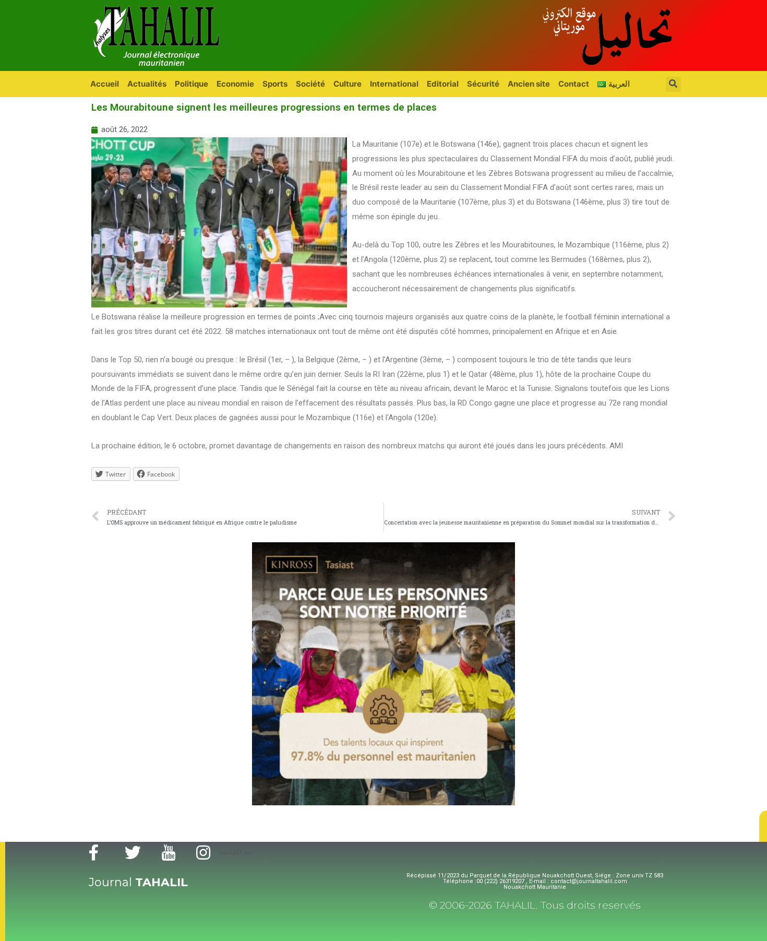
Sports (274, 84)
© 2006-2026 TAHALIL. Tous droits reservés (535, 905)
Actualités (146, 84)
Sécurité (483, 84)
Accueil (104, 84)
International (394, 84)
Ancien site (529, 84)
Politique (191, 84)
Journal (138, 882)
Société (310, 84)
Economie (235, 84)
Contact (573, 84)
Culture (347, 84)
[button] (763, 826)
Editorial (443, 84)
